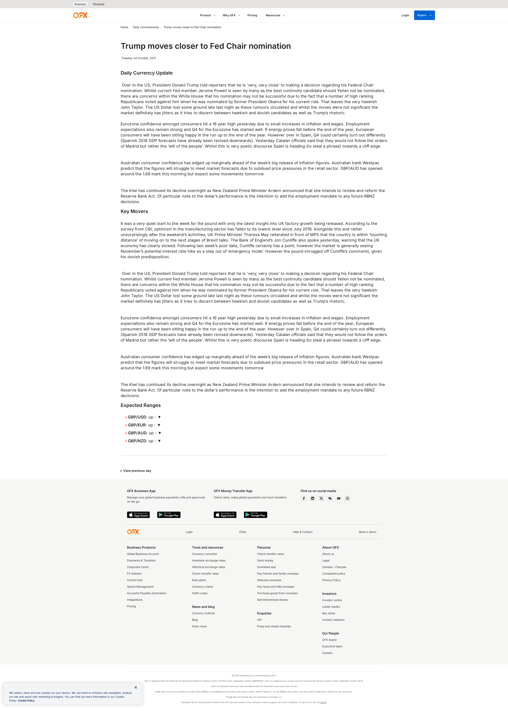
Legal (325, 560)
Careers (327, 652)
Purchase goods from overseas (277, 593)
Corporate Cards (138, 567)
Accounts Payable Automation (146, 593)
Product (205, 15)
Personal (98, 4)
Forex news (199, 626)
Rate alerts (199, 580)
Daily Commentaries (146, 27)
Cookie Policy (26, 700)
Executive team (332, 646)
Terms (323, 702)
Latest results (331, 606)
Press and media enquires (274, 626)
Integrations (134, 599)
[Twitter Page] (321, 498)
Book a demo (367, 531)
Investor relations (333, 619)
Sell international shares (272, 599)
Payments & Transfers (141, 560)
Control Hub (134, 580)
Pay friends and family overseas (278, 573)
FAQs (242, 531)
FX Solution (134, 573)
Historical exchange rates (208, 567)
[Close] (135, 687)
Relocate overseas (269, 580)
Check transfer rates (205, 573)
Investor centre (332, 600)
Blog (195, 619)
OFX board (329, 639)
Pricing (252, 15)
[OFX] (80, 15)
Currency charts (202, 586)
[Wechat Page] (330, 498)
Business (80, 4)
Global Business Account (143, 554)
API (259, 619)
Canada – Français (334, 567)
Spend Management (140, 586)
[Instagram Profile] (347, 498)
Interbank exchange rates (209, 560)
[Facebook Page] (304, 498)
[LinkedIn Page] (312, 498)
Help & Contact (303, 531)
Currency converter (204, 554)
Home (124, 27)
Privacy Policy (331, 580)
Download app (266, 567)
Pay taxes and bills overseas (275, 586)
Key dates (328, 613)
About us (328, 554)
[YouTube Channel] (339, 498)
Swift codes (199, 593)
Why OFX (229, 15)
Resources (273, 15)
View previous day (136, 471)
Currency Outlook (203, 613)
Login (189, 531)
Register (422, 15)
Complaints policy (333, 573)
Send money (265, 560)
